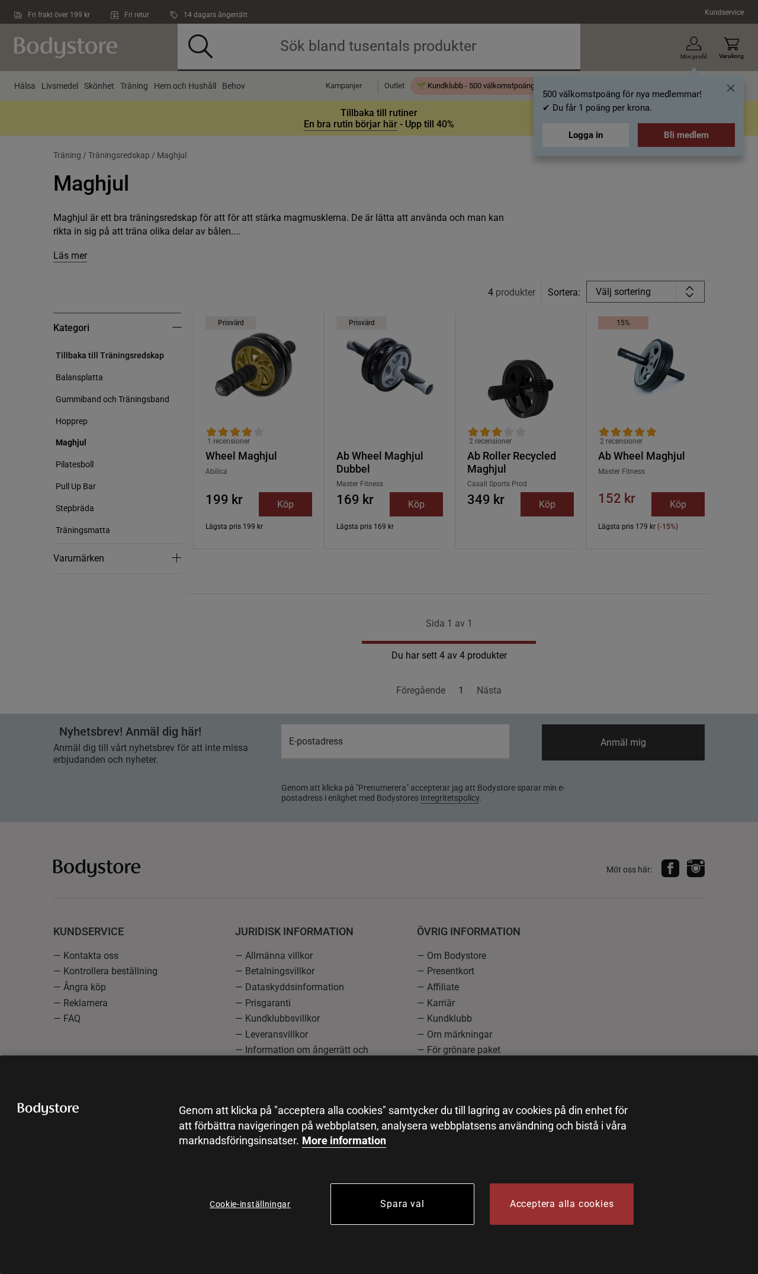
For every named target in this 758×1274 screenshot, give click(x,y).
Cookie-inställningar (250, 1204)
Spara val (402, 1203)
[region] (379, 1164)
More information (344, 1140)
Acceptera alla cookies (562, 1203)
